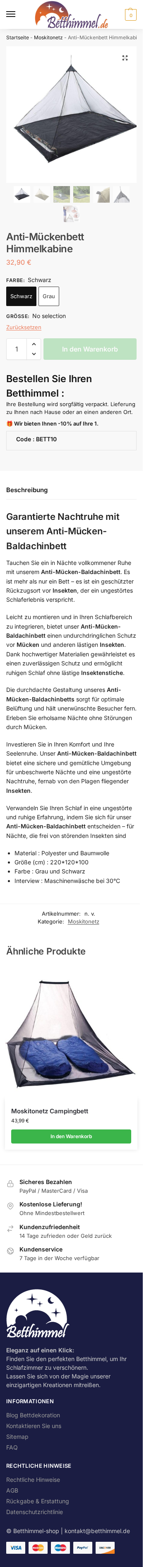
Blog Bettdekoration (33, 1415)
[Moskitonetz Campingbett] (71, 1033)
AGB (12, 1490)
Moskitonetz (48, 37)
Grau (49, 296)
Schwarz (21, 296)
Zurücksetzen (23, 327)
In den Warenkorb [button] (71, 1136)
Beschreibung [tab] (27, 490)
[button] (130, 15)
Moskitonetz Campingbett (49, 1111)
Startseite (17, 37)
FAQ (12, 1447)
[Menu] (18, 14)
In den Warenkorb (90, 349)
